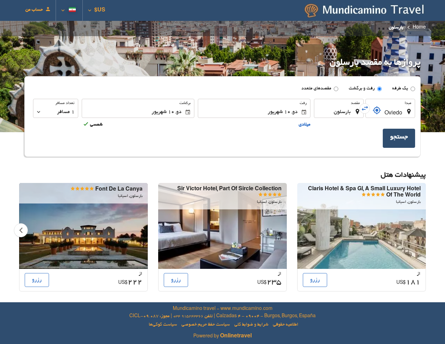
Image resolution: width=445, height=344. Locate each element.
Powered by (222, 336)
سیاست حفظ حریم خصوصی (205, 324)
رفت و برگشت (362, 88)
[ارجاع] (376, 110)
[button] (97, 10)
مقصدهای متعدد (316, 88)
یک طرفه (400, 88)
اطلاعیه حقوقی (285, 324)
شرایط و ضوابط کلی (251, 324)
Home (419, 27)
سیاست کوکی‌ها (163, 324)
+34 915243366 (188, 316)
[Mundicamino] (365, 10)
